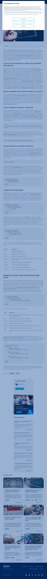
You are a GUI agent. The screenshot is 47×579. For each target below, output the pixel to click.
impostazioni (23, 10)
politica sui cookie (38, 11)
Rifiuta (40, 12)
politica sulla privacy (13, 12)
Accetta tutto (35, 7)
